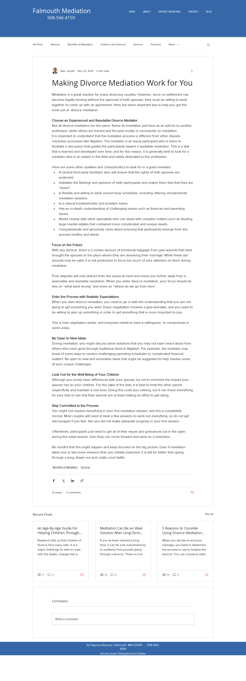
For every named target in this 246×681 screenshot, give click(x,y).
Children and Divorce (113, 44)
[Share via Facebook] (54, 480)
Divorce (138, 44)
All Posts (38, 44)
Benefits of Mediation (80, 44)
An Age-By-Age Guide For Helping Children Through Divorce (58, 530)
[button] (208, 44)
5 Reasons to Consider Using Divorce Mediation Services (182, 530)
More (172, 44)
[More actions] (191, 71)
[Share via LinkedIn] (72, 480)
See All (209, 513)
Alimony (55, 44)
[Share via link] (82, 480)
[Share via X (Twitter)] (63, 480)
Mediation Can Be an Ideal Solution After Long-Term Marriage (121, 530)
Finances (155, 44)
